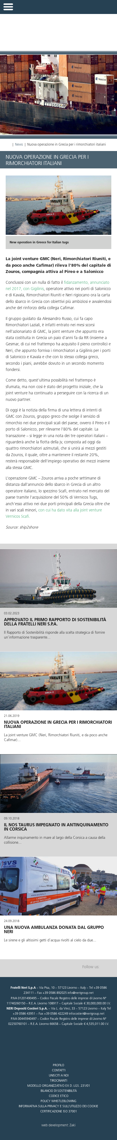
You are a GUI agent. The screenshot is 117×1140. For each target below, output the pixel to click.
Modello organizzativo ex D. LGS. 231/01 (58, 1086)
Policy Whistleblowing (58, 1101)
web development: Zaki (58, 1125)
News (19, 144)
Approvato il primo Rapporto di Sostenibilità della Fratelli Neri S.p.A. (55, 622)
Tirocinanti (58, 1080)
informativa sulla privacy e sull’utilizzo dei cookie (58, 1106)
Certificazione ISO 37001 (58, 1111)
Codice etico (58, 1096)
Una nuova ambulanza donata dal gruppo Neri (54, 930)
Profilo (58, 1065)
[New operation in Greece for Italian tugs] (58, 205)
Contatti (58, 1070)
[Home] (8, 144)
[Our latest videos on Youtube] (107, 967)
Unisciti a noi (58, 1075)
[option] (58, 212)
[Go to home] (58, 29)
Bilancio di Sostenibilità (59, 1091)
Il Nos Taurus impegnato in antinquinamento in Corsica (56, 827)
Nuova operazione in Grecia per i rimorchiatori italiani (58, 725)
